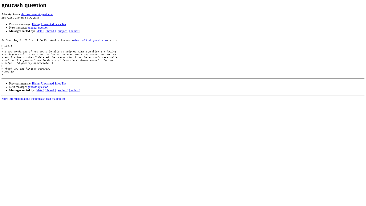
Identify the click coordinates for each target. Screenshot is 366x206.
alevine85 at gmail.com (90, 40)
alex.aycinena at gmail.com (37, 14)
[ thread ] (50, 31)
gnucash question (37, 27)
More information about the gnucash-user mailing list (33, 98)
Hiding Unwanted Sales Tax (49, 24)
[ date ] (40, 31)
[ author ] (74, 31)
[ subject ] (62, 31)
